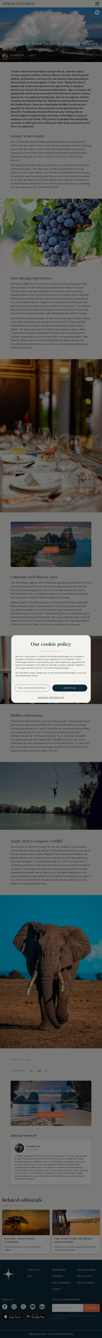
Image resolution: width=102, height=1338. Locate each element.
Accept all (69, 688)
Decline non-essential (32, 688)
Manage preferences (51, 697)
